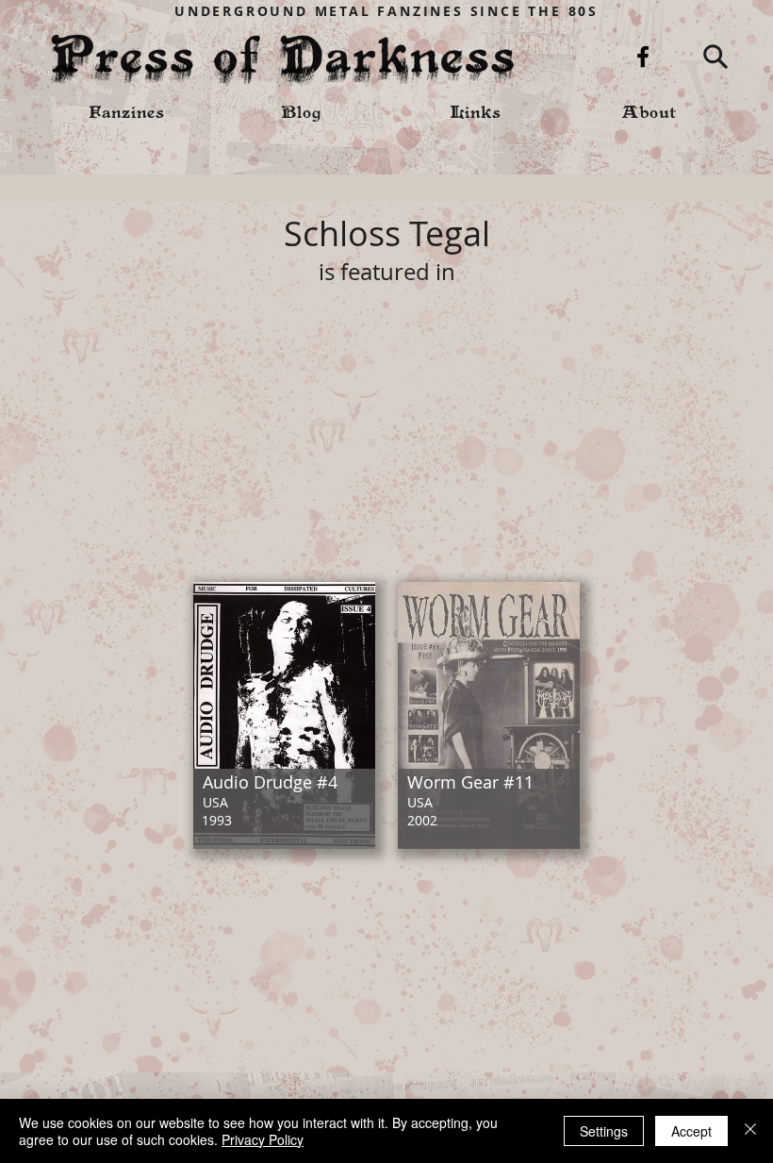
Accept (691, 1130)
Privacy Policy (263, 1139)
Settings (604, 1130)
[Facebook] (643, 56)
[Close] (750, 1131)
